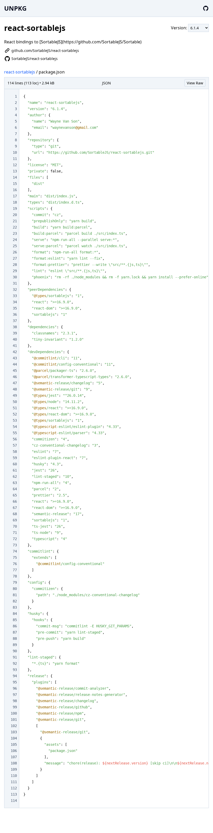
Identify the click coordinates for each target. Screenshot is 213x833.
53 (15, 420)
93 (15, 670)
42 (15, 352)
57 (15, 445)
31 (15, 283)
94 (15, 676)
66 (15, 501)
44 (15, 364)
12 (15, 165)
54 (15, 427)
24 (15, 240)
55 (15, 433)
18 (15, 202)
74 (15, 551)
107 (14, 757)
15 (15, 184)
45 (15, 370)
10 (15, 152)
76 (15, 564)
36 (15, 314)
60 (15, 464)
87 (15, 632)
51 (15, 408)
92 (15, 663)
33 (15, 296)
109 (14, 769)
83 (15, 607)
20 (15, 215)
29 (15, 271)
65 (15, 495)
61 (15, 470)
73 (15, 545)
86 (15, 626)
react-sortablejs (19, 72)
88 (15, 638)
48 (15, 389)
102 (14, 726)
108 (14, 763)
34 (15, 302)
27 (15, 258)
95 (15, 682)
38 (15, 327)
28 (15, 265)
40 (15, 339)
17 (15, 196)
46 (15, 377)
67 (15, 508)
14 (15, 177)
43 (15, 358)
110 (14, 776)
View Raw (195, 82)
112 (14, 788)
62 (15, 476)
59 (15, 458)
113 (14, 794)
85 (15, 620)
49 (15, 395)
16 (15, 190)
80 (15, 589)
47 (15, 383)
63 (15, 483)
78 (15, 576)
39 (15, 333)
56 (15, 439)
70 (15, 526)
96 (15, 688)
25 (15, 246)
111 (14, 782)
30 (15, 277)
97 (15, 695)
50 (15, 402)
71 (15, 532)
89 (15, 645)
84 (15, 614)
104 (14, 738)
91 (15, 657)
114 (14, 800)
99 (15, 707)
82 (15, 601)
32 (15, 289)
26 (15, 252)
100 (14, 713)
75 (15, 557)
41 (15, 346)
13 (15, 171)
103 (14, 732)
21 (15, 221)
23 (15, 233)
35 (15, 308)
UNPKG (15, 8)
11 (15, 159)
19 (15, 208)
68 (15, 514)
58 (15, 451)
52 (15, 414)
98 (15, 701)
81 (15, 595)
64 (15, 489)
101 (14, 719)
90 (15, 651)
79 (15, 582)
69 (15, 520)
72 (15, 539)
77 (15, 570)
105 (14, 744)
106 (14, 751)
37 (15, 321)
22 (15, 227)
